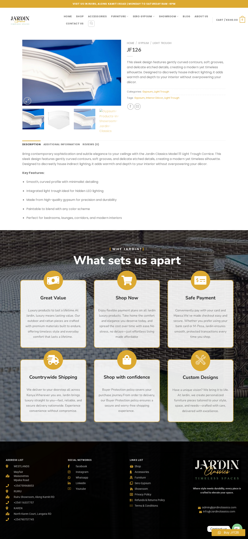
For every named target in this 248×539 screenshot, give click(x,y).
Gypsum (143, 43)
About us (201, 16)
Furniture (118, 16)
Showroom (167, 16)
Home (68, 16)
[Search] (91, 24)
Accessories (97, 16)
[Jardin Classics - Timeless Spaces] (30, 20)
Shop (80, 16)
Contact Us (75, 23)
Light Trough (162, 43)
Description (31, 144)
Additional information (61, 144)
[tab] (31, 144)
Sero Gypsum (142, 16)
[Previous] (29, 72)
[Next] (114, 72)
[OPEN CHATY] (237, 529)
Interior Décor (154, 97)
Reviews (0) (91, 144)
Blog (186, 16)
